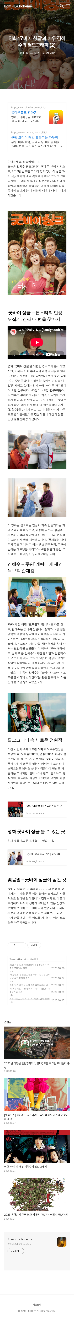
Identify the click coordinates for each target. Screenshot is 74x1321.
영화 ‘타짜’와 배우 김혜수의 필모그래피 (27, 985)
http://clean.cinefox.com (25, 107)
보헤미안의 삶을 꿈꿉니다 (19, 1244)
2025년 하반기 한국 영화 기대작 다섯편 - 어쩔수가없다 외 (29, 990)
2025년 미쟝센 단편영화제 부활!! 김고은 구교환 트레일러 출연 (29, 966)
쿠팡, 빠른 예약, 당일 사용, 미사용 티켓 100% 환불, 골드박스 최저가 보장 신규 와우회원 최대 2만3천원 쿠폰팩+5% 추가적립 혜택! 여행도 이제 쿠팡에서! (36, 144)
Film (20, 959)
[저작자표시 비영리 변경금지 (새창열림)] (45, 945)
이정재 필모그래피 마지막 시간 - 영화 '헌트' (29, 998)
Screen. (13, 959)
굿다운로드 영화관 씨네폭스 (26, 112)
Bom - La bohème (18, 6)
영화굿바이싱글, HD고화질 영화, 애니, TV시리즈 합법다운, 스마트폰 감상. (26, 119)
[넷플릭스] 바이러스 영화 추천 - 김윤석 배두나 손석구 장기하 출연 (29, 976)
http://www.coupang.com (25, 132)
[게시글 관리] (22, 945)
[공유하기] (18, 945)
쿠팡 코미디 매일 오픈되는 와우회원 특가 (36, 137)
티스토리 (37, 1304)
